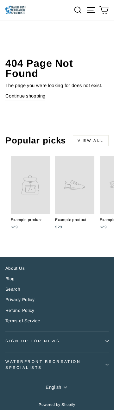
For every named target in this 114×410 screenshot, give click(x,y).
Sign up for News (32, 341)
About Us (15, 268)
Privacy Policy (20, 299)
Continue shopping (25, 95)
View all (91, 140)
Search (12, 289)
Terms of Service (22, 321)
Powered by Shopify (57, 404)
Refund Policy (20, 310)
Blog (10, 278)
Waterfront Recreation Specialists (43, 364)
